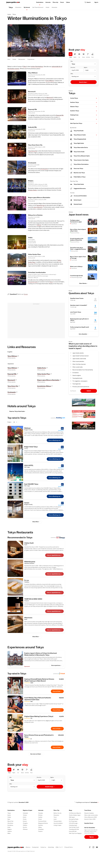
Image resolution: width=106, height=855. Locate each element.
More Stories (83, 283)
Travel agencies (76, 384)
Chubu (24, 819)
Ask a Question (83, 334)
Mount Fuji (10, 821)
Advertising (51, 847)
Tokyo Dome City (32, 151)
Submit (89, 391)
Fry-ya (26, 580)
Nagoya (10, 829)
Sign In (96, 2)
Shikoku (25, 825)
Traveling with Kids (74, 829)
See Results (73, 390)
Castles (40, 817)
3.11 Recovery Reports (75, 813)
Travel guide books (77, 378)
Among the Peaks (73, 819)
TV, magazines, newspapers (79, 381)
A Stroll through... (73, 823)
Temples (40, 813)
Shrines (40, 815)
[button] (83, 98)
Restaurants (21, 59)
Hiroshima (10, 823)
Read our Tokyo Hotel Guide (17, 411)
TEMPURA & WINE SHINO (33, 599)
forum (26, 294)
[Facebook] (89, 847)
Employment (35, 847)
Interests (48, 2)
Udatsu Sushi (29, 543)
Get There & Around (37, 7)
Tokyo (14, 14)
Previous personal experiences (80, 386)
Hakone (10, 831)
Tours (55, 817)
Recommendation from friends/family (82, 370)
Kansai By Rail (72, 831)
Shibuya (39, 225)
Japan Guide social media (79, 358)
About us (28, 847)
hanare (26, 503)
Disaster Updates (89, 813)
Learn (55, 819)
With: (10, 784)
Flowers (40, 831)
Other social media (77, 367)
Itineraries (54, 7)
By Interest (27, 7)
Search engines (76, 375)
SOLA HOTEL (28, 465)
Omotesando (44, 169)
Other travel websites (78, 361)
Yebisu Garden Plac (34, 254)
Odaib (30, 237)
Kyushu (25, 827)
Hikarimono (28, 618)
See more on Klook (35, 754)
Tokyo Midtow (33, 73)
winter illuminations (37, 66)
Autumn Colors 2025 (89, 819)
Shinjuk (30, 181)
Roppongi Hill (32, 109)
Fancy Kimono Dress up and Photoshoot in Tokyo (39, 736)
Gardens (40, 825)
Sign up (91, 837)
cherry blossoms (38, 207)
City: (10, 777)
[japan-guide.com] (13, 2)
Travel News (87, 810)
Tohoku (25, 815)
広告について (59, 847)
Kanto (9, 14)
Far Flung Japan (73, 821)
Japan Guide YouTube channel (80, 356)
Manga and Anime (43, 823)
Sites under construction (91, 815)
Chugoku (25, 823)
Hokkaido (25, 813)
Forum (62, 2)
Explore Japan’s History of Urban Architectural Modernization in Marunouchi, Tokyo (40, 654)
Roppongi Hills (60, 115)
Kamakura (10, 825)
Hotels (47, 7)
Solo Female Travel (74, 827)
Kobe (9, 827)
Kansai (25, 821)
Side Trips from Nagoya (75, 833)
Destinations (39, 2)
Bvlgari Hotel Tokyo (31, 447)
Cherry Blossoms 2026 (90, 817)
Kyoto (9, 815)
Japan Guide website (78, 353)
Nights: (52, 777)
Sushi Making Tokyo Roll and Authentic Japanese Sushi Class (37, 698)
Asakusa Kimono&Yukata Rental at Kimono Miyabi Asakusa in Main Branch (39, 680)
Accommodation (58, 823)
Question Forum (88, 823)
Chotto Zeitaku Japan (74, 815)
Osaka (9, 817)
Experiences (31, 59)
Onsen (40, 819)
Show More (35, 521)
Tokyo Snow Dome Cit (35, 145)
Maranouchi (49, 97)
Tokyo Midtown (50, 80)
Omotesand (32, 163)
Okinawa (25, 829)
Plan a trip (55, 2)
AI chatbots (75, 372)
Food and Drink (42, 821)
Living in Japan (57, 825)
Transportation (58, 821)
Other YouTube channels (79, 364)
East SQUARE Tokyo (31, 484)
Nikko (9, 833)
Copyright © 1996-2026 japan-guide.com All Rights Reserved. (21, 851)
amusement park (32, 282)
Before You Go (57, 813)
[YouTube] (96, 847)
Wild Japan (72, 817)
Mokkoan (27, 428)
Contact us (43, 847)
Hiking (40, 827)
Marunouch (31, 91)
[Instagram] (93, 847)
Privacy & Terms (68, 847)
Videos (68, 2)
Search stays (49, 786)
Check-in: (39, 777)
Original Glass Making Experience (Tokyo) (38, 716)
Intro (9, 59)
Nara (9, 819)
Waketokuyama (29, 562)
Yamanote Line (40, 205)
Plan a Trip (56, 810)
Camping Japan (73, 825)
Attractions (18, 7)
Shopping (40, 829)
